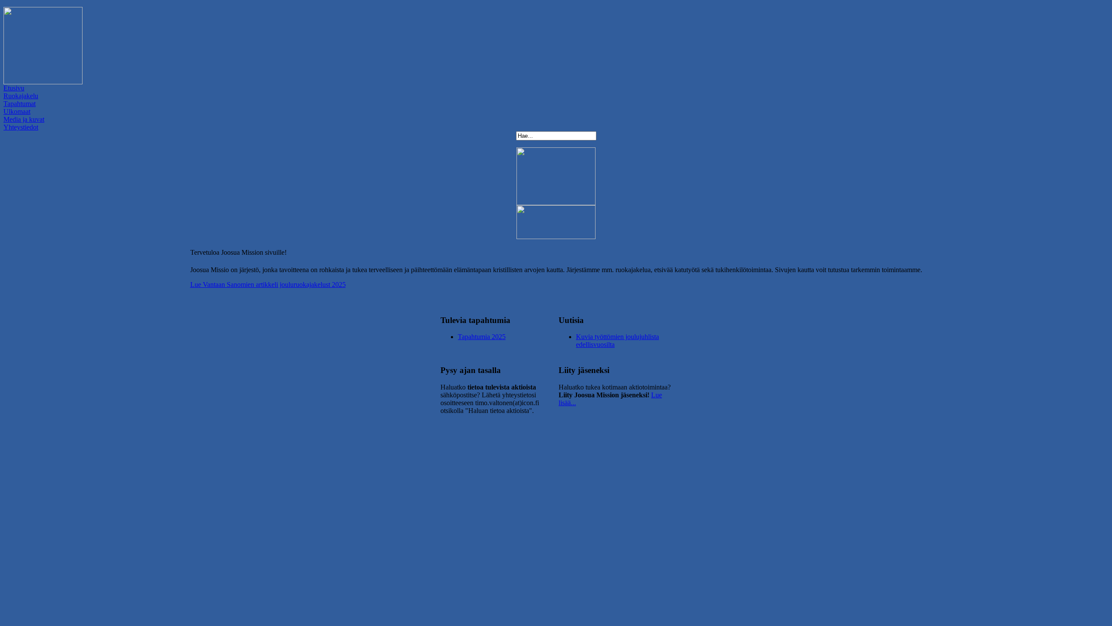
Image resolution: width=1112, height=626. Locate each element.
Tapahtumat (19, 103)
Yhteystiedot (20, 127)
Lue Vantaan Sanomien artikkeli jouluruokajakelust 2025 (268, 284)
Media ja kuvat (23, 119)
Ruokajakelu (20, 96)
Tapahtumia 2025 (482, 336)
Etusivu (13, 88)
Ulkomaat (16, 111)
